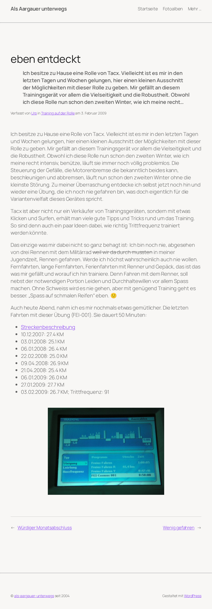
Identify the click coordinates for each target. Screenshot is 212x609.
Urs (34, 113)
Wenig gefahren (178, 527)
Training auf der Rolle (58, 113)
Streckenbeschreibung (48, 326)
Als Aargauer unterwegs (39, 8)
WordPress (192, 595)
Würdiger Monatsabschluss (45, 527)
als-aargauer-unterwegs (34, 595)
